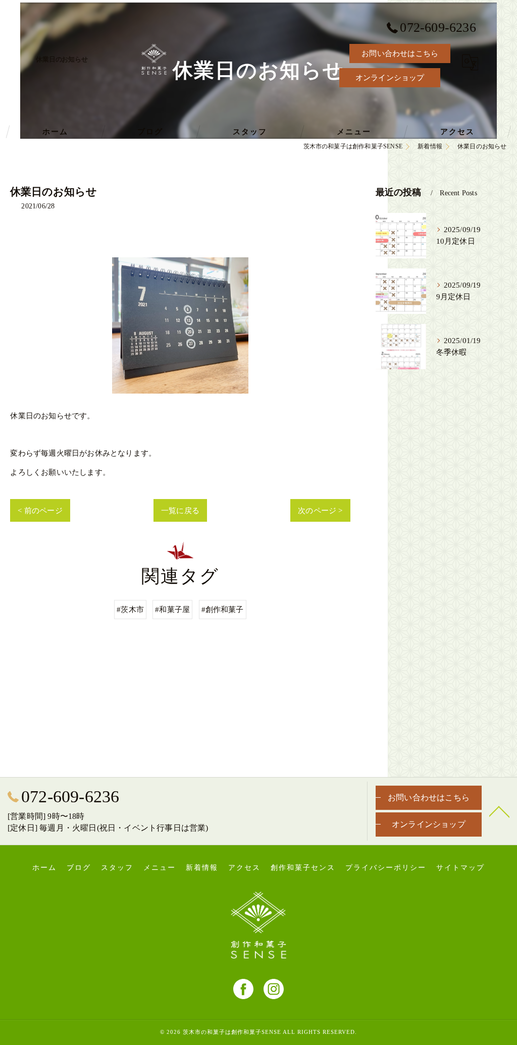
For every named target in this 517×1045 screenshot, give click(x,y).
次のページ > (320, 510)
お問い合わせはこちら (399, 53)
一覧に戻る (180, 510)
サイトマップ (460, 867)
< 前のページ (40, 510)
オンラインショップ (390, 77)
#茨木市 (130, 609)
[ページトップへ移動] (499, 811)
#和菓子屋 (172, 609)
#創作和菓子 (222, 609)
